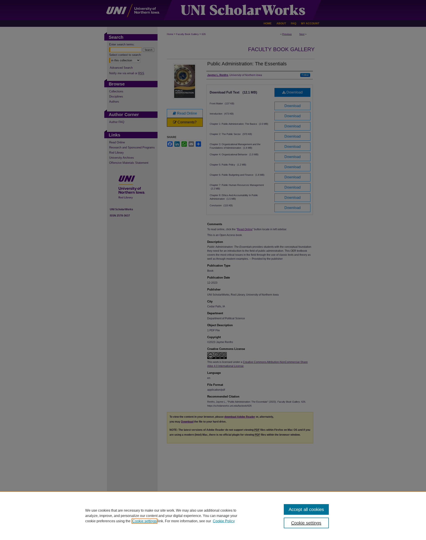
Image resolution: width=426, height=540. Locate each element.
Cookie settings (144, 521)
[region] (213, 515)
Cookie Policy (224, 521)
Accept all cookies (306, 509)
